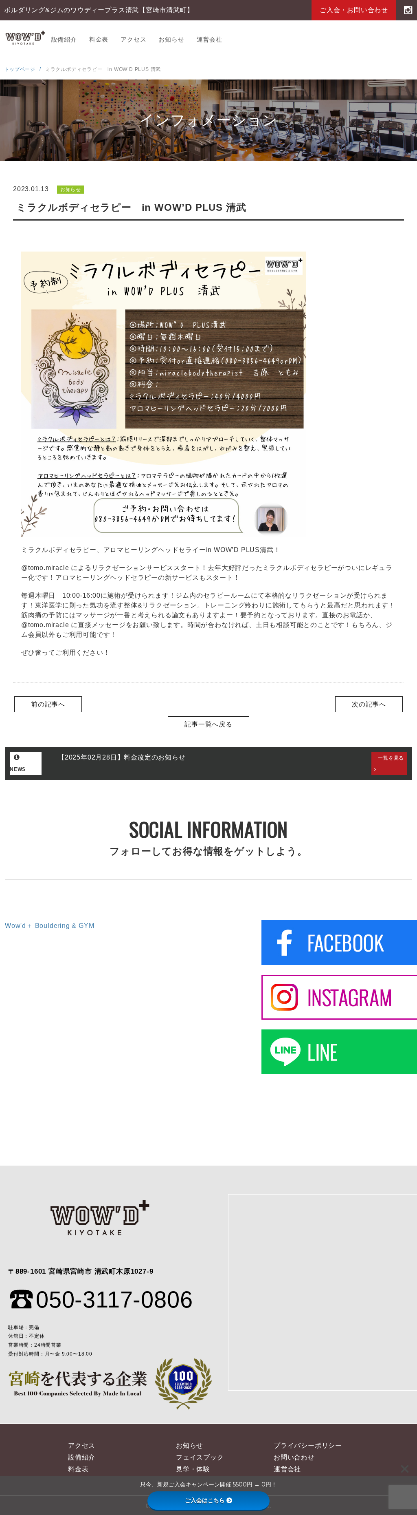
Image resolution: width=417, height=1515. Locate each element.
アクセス (133, 39)
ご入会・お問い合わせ (354, 10)
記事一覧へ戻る (208, 724)
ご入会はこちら (205, 1500)
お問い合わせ (294, 1457)
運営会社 (209, 39)
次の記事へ (369, 704)
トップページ (19, 69)
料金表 (98, 39)
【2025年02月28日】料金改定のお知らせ (122, 757)
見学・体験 (193, 1469)
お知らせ (171, 39)
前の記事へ (48, 704)
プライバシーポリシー (308, 1445)
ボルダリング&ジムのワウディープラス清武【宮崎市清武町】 (24, 39)
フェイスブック (200, 1457)
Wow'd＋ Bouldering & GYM (49, 925)
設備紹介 (64, 39)
